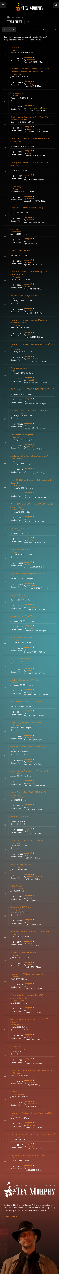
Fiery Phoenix (18, 74)
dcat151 (29, 1010)
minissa (16, 640)
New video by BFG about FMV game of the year (32, 771)
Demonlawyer (32, 359)
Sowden (29, 310)
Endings (13, 1091)
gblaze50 (17, 371)
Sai (27, 425)
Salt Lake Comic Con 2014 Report (25, 680)
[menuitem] (7, 1216)
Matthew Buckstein (34, 877)
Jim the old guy (19, 1049)
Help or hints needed (19, 816)
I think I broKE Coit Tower (21, 637)
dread (15, 819)
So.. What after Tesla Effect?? (23, 616)
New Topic (8, 29)
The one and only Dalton (36, 108)
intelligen (17, 168)
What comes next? (19, 368)
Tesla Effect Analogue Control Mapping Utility (31, 1113)
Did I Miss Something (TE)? (22, 658)
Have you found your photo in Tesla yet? (28, 746)
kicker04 (16, 976)
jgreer (29, 713)
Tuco (15, 210)
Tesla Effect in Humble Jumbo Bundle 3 (27, 573)
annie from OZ (32, 1146)
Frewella (16, 277)
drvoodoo (17, 232)
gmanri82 (17, 867)
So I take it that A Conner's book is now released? (32, 1134)
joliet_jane (30, 471)
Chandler (30, 401)
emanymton (18, 413)
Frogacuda (30, 519)
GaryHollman (18, 910)
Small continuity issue (20, 250)
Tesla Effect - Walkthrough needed (26, 974)
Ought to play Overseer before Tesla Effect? (30, 117)
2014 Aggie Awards (19, 528)
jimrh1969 (30, 540)
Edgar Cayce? (16, 886)
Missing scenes (17, 93)
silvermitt (30, 198)
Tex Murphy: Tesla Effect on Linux (25, 722)
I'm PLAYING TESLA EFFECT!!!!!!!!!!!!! (25, 701)
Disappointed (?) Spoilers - (22, 907)
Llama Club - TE (17, 595)
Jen (14, 298)
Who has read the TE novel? (23, 952)
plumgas (29, 628)
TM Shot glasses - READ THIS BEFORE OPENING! (32, 389)
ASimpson (17, 1073)
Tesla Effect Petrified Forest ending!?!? (27, 208)
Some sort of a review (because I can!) (27, 1155)
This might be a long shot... (22, 434)
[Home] (29, 7)
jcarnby (16, 437)
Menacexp (30, 60)
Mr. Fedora (17, 531)
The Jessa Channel (20, 1025)
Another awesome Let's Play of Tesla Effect (30, 931)
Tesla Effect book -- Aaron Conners (26, 840)
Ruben (15, 95)
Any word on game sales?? (22, 864)
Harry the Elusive (20, 120)
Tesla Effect (15, 47)
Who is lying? (16, 186)
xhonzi (16, 576)
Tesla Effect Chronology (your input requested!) (32, 1070)
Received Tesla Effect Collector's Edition (29, 410)
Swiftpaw (16, 725)
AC (27, 855)
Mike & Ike (15, 1046)
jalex (15, 50)
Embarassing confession (21, 549)
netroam (16, 934)
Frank (15, 1158)
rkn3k (15, 144)
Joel (14, 392)
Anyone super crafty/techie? (23, 295)
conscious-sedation (21, 619)
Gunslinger (31, 1125)
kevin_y (29, 84)
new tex (14, 229)
